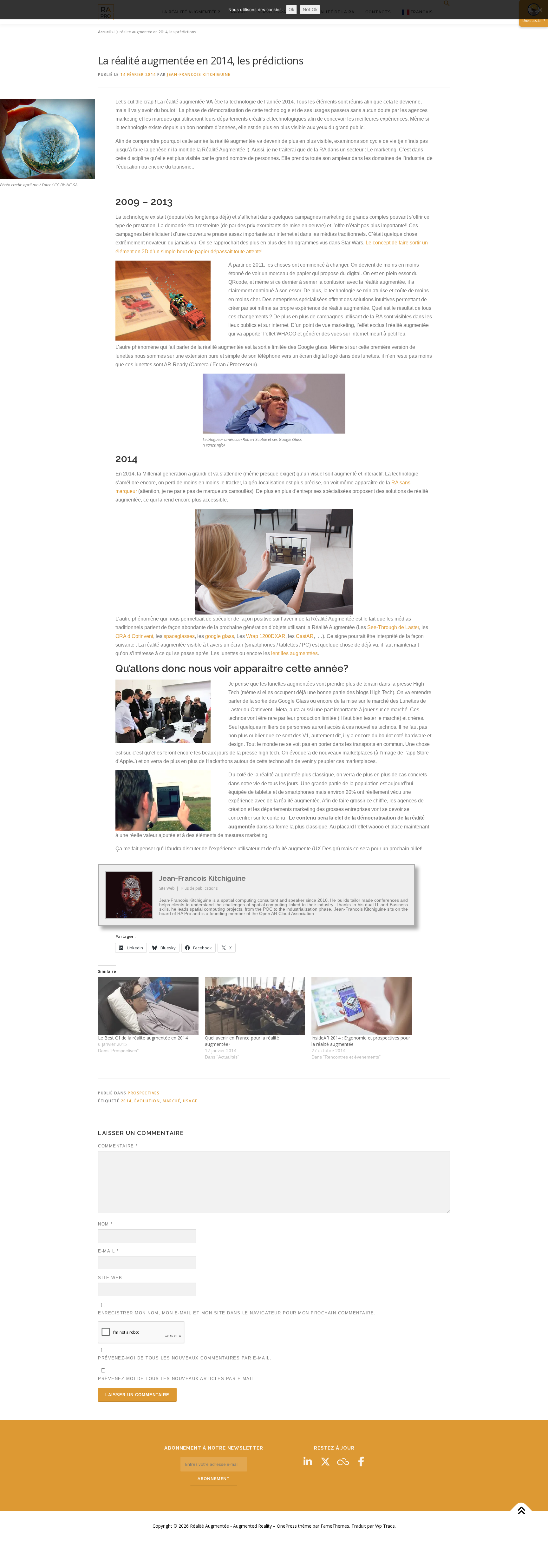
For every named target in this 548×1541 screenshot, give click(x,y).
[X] (325, 1461)
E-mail (108, 1251)
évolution (147, 1101)
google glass (219, 636)
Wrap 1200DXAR (265, 636)
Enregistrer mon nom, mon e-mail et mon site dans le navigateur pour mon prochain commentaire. (237, 1313)
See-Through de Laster (393, 627)
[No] (540, 10)
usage (190, 1101)
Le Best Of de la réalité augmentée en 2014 (143, 1038)
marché (171, 1101)
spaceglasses (179, 636)
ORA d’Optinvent (134, 636)
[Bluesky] (343, 1461)
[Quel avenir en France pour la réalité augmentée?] (255, 1006)
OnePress (287, 1526)
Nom (105, 1224)
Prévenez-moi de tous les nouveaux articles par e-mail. (177, 1378)
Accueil (104, 32)
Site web (110, 1277)
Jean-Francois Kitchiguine (199, 74)
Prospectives (144, 1093)
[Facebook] (361, 1461)
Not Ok (310, 9)
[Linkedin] (307, 1461)
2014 (126, 1101)
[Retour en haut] (521, 1511)
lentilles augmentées (294, 653)
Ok (291, 9)
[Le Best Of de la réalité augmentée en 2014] (148, 1006)
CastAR (305, 636)
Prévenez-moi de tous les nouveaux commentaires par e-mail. (184, 1358)
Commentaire (118, 1146)
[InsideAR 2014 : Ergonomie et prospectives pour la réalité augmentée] (361, 1006)
